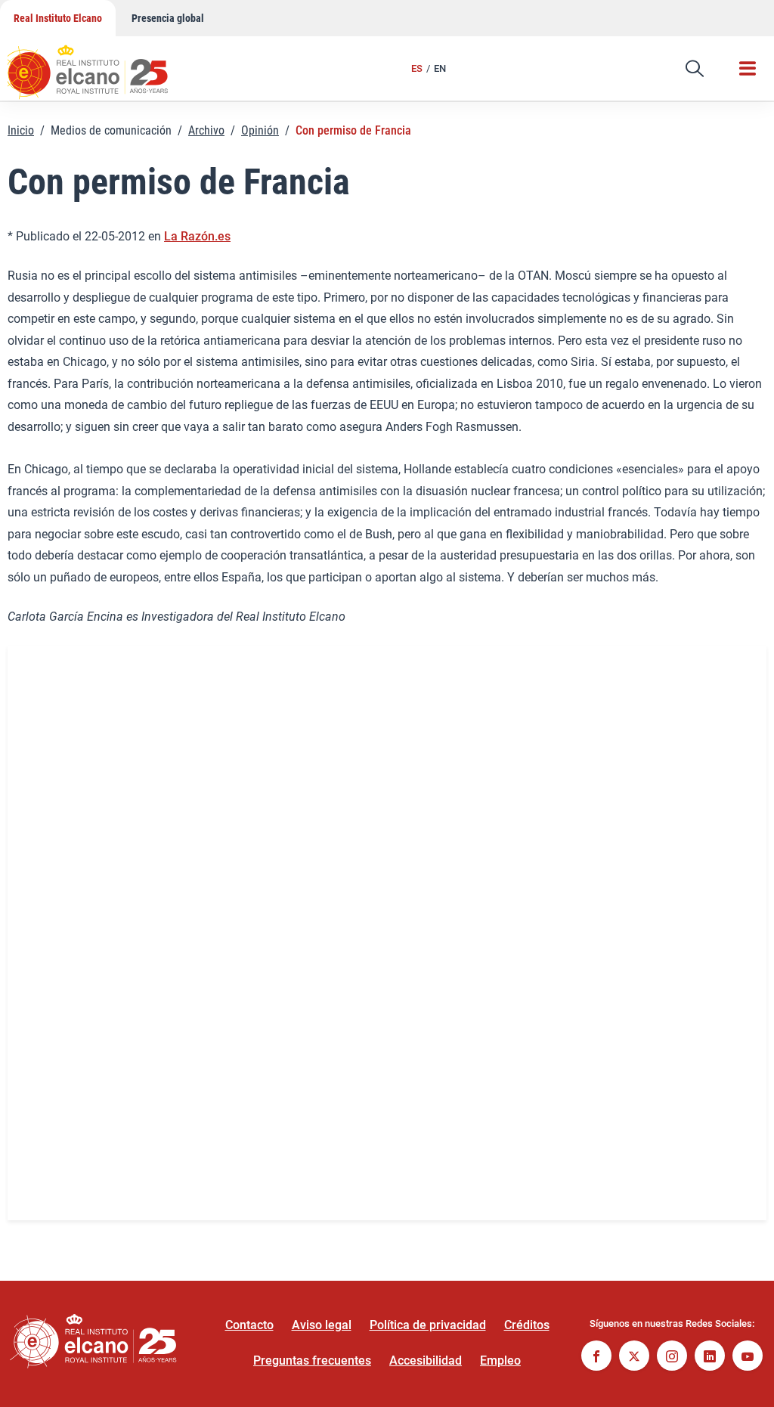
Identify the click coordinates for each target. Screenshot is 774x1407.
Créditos (527, 1325)
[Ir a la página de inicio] (102, 64)
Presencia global (168, 18)
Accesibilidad (425, 1360)
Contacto (249, 1325)
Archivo (206, 130)
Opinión (260, 130)
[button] (695, 69)
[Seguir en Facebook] (596, 1357)
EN (440, 68)
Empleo (500, 1360)
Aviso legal (321, 1325)
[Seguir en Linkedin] (710, 1357)
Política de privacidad (428, 1325)
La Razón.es (197, 236)
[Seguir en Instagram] (672, 1357)
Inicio (21, 130)
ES (417, 68)
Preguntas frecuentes (312, 1360)
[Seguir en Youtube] (747, 1357)
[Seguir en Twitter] (634, 1357)
